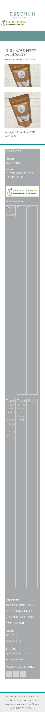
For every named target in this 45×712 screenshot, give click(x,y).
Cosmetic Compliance (20, 617)
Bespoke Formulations (20, 605)
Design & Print (15, 623)
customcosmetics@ (19, 173)
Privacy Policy (15, 659)
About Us (11, 635)
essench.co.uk (15, 177)
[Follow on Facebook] (9, 674)
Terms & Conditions (18, 653)
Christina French (14, 59)
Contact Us (13, 641)
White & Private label (19, 611)
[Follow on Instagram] (23, 674)
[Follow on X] (16, 674)
